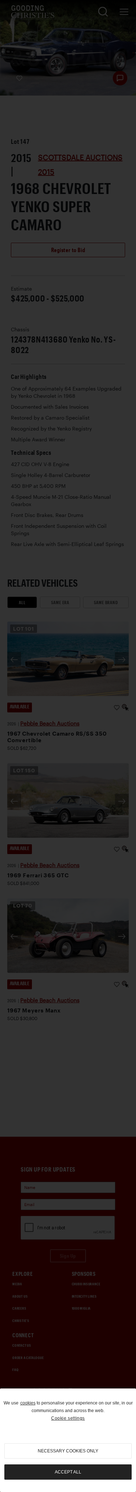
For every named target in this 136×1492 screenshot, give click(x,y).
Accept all (68, 1472)
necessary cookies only (68, 1450)
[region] (68, 1440)
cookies (28, 1403)
